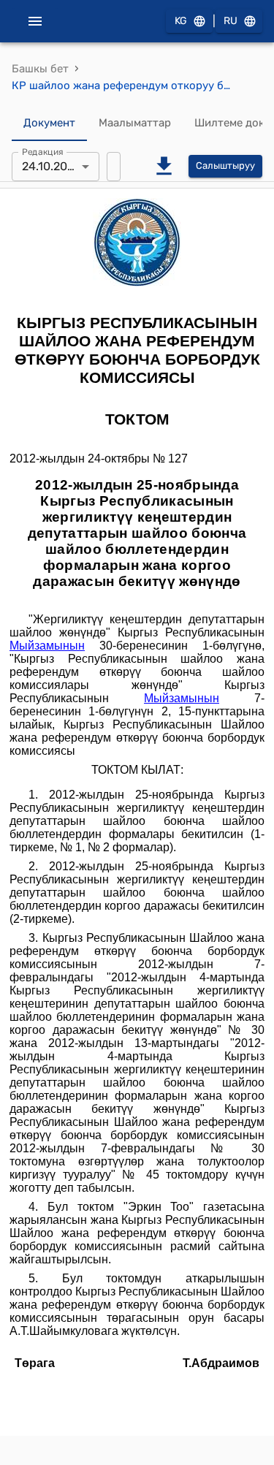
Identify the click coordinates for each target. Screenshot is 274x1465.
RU (230, 21)
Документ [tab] (49, 122)
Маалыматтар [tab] (135, 122)
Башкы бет (40, 68)
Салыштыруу (225, 165)
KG (181, 21)
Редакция (43, 151)
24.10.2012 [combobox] (50, 166)
